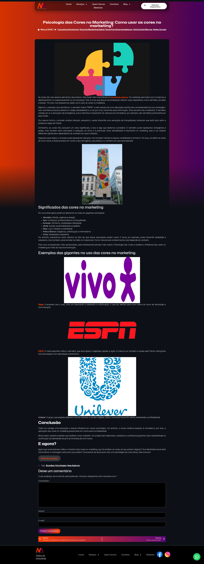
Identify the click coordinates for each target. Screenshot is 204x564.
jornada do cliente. (119, 97)
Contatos (114, 4)
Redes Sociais (159, 30)
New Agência (73, 466)
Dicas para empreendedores (118, 30)
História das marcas (142, 30)
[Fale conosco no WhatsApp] (196, 556)
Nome (41, 511)
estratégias (61, 466)
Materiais (98, 8)
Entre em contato (49, 458)
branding (50, 466)
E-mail (41, 521)
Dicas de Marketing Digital (92, 30)
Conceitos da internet (68, 30)
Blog (125, 4)
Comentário (44, 481)
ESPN (41, 351)
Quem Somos (98, 4)
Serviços (80, 4)
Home (69, 4)
